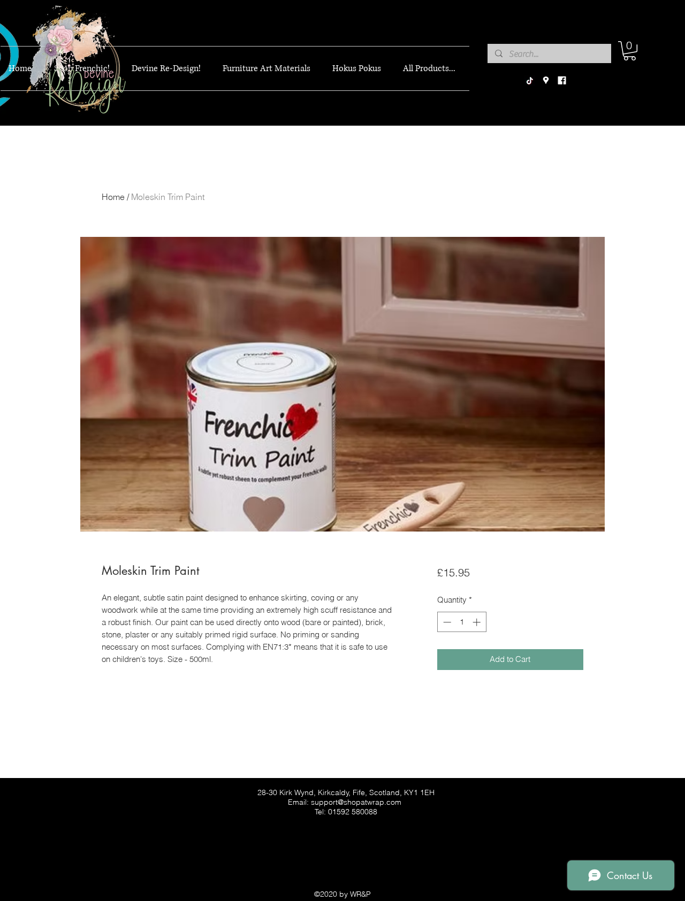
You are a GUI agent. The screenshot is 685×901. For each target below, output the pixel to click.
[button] (629, 50)
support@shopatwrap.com (356, 802)
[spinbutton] (461, 622)
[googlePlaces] (546, 80)
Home (113, 196)
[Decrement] (446, 622)
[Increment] (477, 622)
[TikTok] (529, 80)
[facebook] (562, 80)
